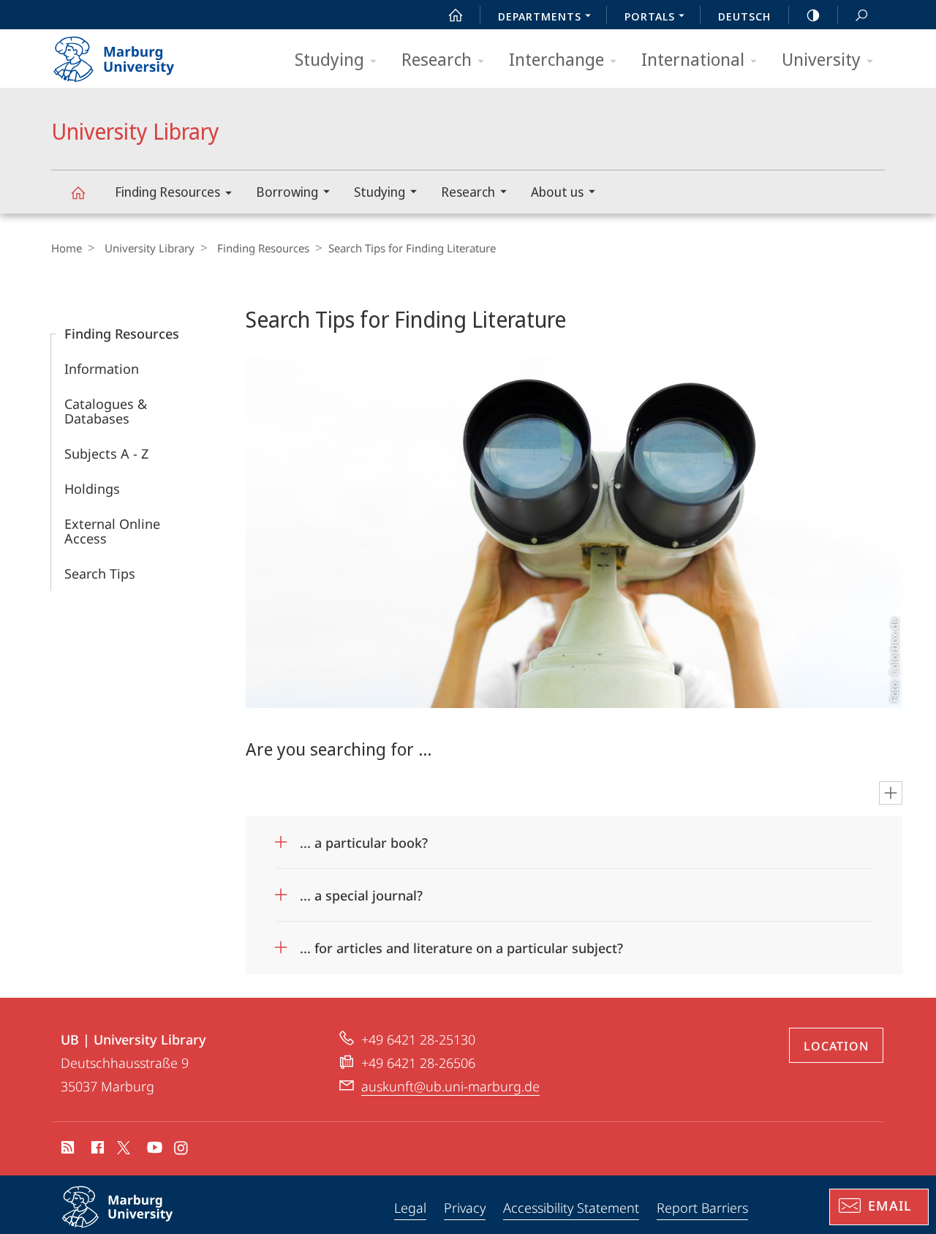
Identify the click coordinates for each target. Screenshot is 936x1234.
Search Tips (99, 573)
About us (557, 191)
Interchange (556, 59)
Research (436, 59)
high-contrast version (813, 14)
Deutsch (744, 16)
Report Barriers (702, 1207)
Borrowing (287, 191)
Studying (329, 59)
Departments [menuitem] (539, 16)
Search (861, 14)
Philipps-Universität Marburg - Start (142, 54)
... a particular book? (364, 837)
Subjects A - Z (106, 453)
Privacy (465, 1207)
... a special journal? (361, 890)
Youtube (153, 1150)
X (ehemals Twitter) (124, 1147)
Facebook (96, 1150)
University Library (77, 192)
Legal (410, 1207)
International (692, 59)
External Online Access (112, 531)
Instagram (182, 1150)
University (821, 59)
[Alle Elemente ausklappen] (890, 793)
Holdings (92, 488)
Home (66, 248)
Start (455, 14)
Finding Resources (167, 191)
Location (836, 1046)
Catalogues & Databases (105, 411)
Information (101, 368)
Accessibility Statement (571, 1207)
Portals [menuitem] (649, 16)
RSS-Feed (66, 1150)
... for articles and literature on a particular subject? (461, 943)
